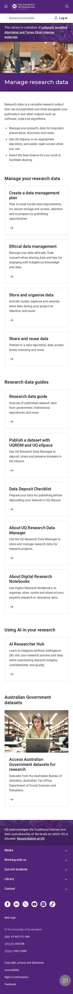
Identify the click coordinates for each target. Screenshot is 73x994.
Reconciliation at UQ (31, 838)
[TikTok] (52, 904)
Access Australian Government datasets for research (32, 764)
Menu (6, 7)
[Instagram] (43, 904)
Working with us (15, 860)
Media (8, 850)
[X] (25, 904)
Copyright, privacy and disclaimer (24, 962)
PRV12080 (20, 951)
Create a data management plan (34, 195)
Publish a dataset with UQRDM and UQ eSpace (31, 442)
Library (9, 879)
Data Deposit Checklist (30, 489)
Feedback (10, 984)
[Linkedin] (16, 904)
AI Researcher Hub (26, 644)
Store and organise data (31, 295)
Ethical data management (33, 246)
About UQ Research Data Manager (32, 530)
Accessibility (11, 969)
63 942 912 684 (20, 936)
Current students (16, 869)
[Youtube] (34, 904)
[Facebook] (7, 904)
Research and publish (21, 17)
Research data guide (28, 396)
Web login (10, 917)
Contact (9, 888)
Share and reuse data (28, 338)
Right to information (16, 977)
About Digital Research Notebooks (30, 579)
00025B (19, 943)
